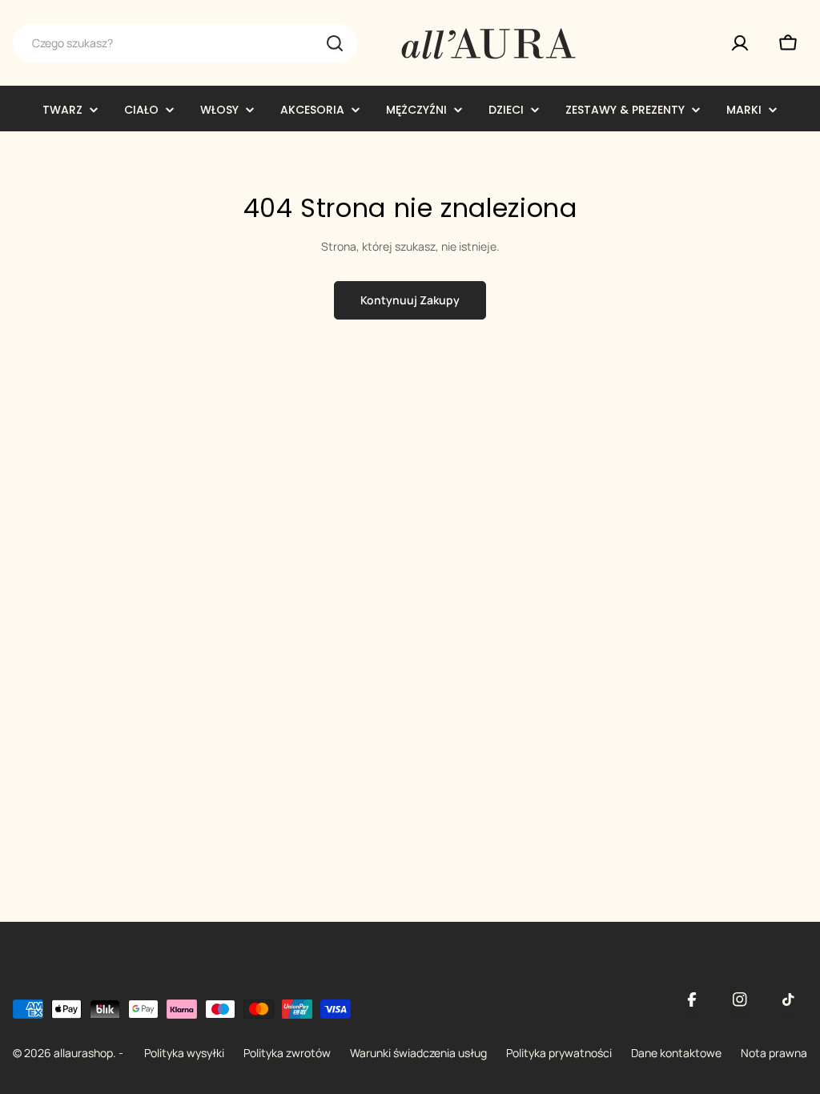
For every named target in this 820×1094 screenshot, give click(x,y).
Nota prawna (774, 1052)
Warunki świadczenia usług (418, 1052)
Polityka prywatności (559, 1052)
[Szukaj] (334, 43)
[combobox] (185, 43)
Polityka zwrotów (287, 1052)
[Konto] (740, 43)
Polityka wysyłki (184, 1052)
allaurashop (83, 1052)
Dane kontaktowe (676, 1052)
